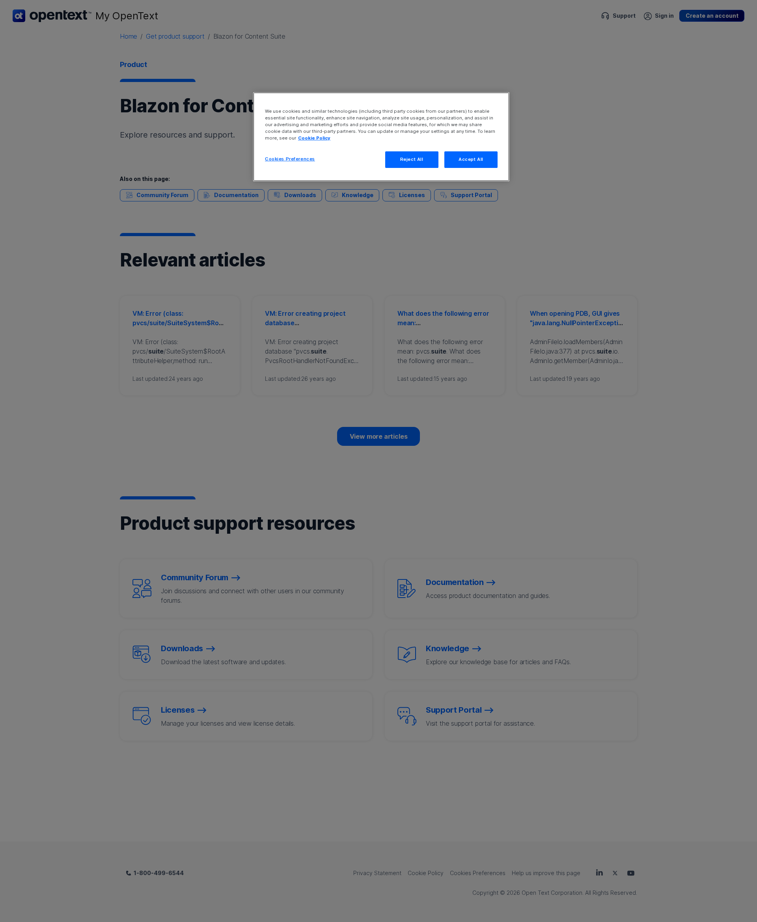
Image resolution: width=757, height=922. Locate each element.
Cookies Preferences (290, 159)
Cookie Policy (314, 138)
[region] (381, 136)
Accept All (471, 159)
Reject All (411, 159)
